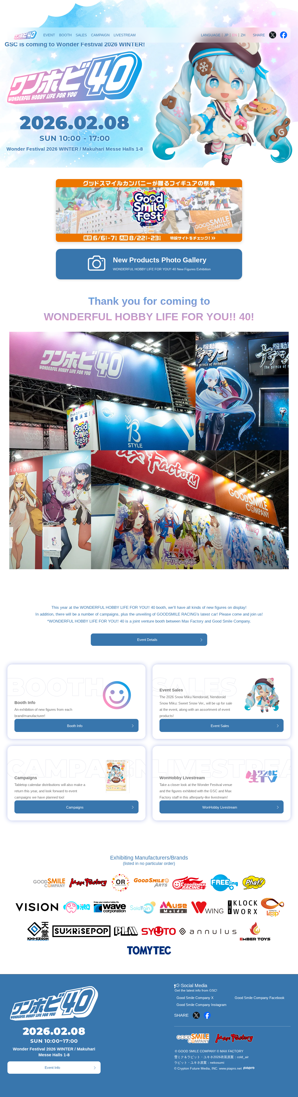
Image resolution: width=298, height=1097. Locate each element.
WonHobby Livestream (219, 807)
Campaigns (75, 807)
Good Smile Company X (194, 998)
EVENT (49, 35)
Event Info (52, 1068)
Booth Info (74, 726)
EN (234, 35)
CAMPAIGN (100, 35)
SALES (81, 35)
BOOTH (65, 35)
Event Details (147, 640)
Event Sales (220, 726)
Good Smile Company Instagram (201, 1005)
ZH (243, 35)
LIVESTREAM (125, 35)
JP (226, 35)
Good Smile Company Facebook (259, 998)
